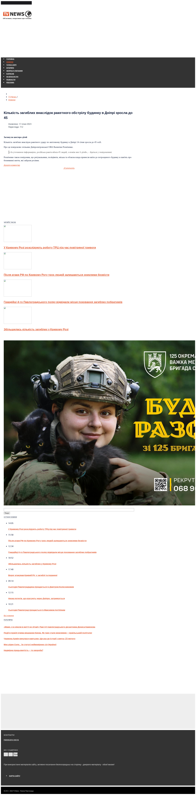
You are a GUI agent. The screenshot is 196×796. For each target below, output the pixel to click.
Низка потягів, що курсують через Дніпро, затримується (36, 598)
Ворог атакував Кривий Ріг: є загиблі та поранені (32, 575)
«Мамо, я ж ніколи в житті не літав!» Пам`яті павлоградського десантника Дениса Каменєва (49, 626)
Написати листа (11, 739)
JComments (69, 168)
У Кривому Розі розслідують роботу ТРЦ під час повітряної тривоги (50, 247)
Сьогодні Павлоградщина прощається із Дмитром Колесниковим (41, 586)
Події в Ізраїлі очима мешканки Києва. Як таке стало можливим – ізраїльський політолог (48, 632)
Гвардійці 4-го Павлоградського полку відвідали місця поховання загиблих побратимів (63, 302)
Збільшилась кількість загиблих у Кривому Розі (36, 329)
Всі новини (9, 615)
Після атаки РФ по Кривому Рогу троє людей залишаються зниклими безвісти (56, 274)
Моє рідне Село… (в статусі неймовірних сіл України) (30, 644)
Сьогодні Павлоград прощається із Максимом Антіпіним (36, 609)
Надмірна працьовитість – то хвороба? (23, 650)
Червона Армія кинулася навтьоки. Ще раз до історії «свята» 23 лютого (39, 638)
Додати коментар (12, 165)
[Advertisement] (98, 40)
